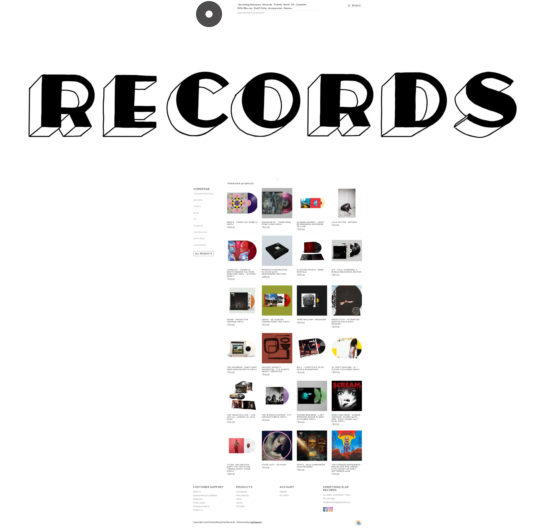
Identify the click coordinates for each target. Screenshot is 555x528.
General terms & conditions (205, 495)
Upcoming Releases (249, 4)
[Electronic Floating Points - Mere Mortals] (312, 250)
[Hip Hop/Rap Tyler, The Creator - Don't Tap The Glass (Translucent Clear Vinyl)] (242, 445)
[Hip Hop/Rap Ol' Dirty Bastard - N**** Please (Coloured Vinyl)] (347, 348)
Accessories (275, 8)
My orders (284, 495)
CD (292, 4)
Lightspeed (255, 522)
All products (203, 254)
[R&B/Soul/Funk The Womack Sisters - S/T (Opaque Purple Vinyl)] (277, 395)
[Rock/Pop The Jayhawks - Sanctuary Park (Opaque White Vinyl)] (242, 348)
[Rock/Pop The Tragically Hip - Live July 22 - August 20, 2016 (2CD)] (242, 395)
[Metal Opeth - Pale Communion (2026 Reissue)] (312, 445)
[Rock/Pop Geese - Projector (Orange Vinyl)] (242, 300)
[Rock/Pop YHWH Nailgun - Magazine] (312, 300)
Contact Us (198, 510)
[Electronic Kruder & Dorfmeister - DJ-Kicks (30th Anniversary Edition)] (277, 250)
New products (242, 495)
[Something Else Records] (214, 15)
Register (283, 492)
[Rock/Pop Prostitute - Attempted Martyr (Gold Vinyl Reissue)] (347, 300)
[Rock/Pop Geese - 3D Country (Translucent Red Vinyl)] (277, 300)
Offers (239, 499)
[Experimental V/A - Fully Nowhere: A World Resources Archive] (347, 250)
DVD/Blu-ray (245, 8)
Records (267, 4)
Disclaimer (197, 499)
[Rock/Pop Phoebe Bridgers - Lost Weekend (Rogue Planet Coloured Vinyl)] (312, 395)
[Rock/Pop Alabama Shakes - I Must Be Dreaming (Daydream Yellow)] (312, 203)
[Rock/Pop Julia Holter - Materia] (347, 203)
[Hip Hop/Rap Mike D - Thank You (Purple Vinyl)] (242, 203)
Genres (288, 8)
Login (240, 13)
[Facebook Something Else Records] (325, 509)
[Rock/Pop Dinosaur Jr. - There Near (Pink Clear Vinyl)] (277, 203)
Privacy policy (199, 503)
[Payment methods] (358, 522)
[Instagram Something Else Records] (330, 509)
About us (197, 492)
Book (287, 4)
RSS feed (240, 506)
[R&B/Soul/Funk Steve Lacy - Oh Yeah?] (277, 445)
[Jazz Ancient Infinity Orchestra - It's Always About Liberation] (277, 348)
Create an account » (256, 13)
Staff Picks (260, 8)
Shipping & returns (201, 506)
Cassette (301, 4)
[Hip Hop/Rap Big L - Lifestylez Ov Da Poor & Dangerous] (312, 348)
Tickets (277, 4)
